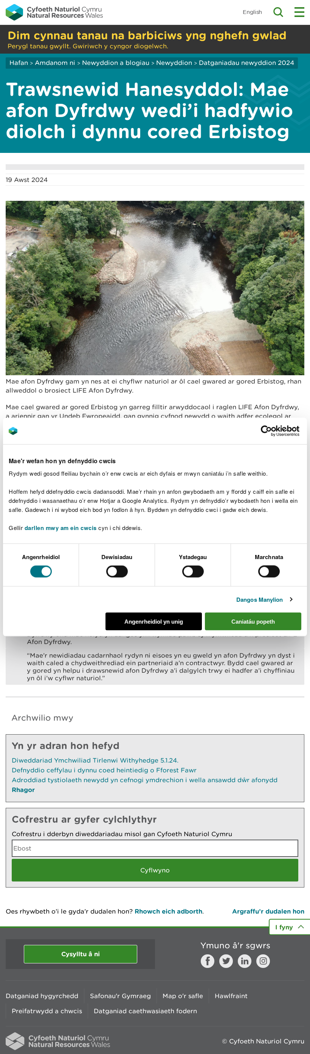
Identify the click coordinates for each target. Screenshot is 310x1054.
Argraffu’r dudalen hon (268, 911)
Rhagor (23, 789)
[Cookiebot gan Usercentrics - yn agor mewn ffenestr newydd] (279, 431)
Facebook (207, 961)
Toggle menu (299, 12)
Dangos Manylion (259, 599)
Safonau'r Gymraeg (120, 996)
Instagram (263, 961)
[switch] (117, 572)
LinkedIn (244, 961)
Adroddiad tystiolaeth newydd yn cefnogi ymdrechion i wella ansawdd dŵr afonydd (144, 780)
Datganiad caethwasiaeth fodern (145, 1011)
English (252, 11)
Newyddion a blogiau (116, 62)
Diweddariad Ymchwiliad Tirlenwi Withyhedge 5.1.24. (95, 760)
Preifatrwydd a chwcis (47, 1011)
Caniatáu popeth (253, 621)
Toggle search (278, 12)
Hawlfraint (231, 996)
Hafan (18, 62)
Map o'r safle (183, 996)
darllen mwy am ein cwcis (61, 527)
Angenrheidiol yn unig (153, 621)
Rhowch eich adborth (168, 911)
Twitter (226, 961)
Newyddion (174, 62)
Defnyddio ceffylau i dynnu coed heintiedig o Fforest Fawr (104, 770)
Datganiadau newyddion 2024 (246, 62)
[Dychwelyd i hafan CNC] (54, 12)
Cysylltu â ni (80, 953)
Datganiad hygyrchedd (42, 996)
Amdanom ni (55, 62)
